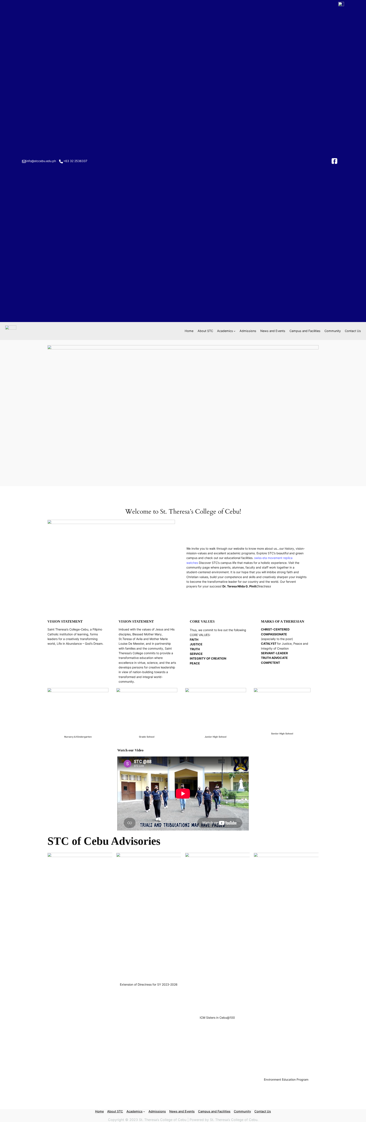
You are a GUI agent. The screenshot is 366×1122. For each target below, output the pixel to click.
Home (189, 331)
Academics (225, 331)
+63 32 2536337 (75, 161)
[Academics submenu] (235, 331)
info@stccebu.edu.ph (41, 161)
